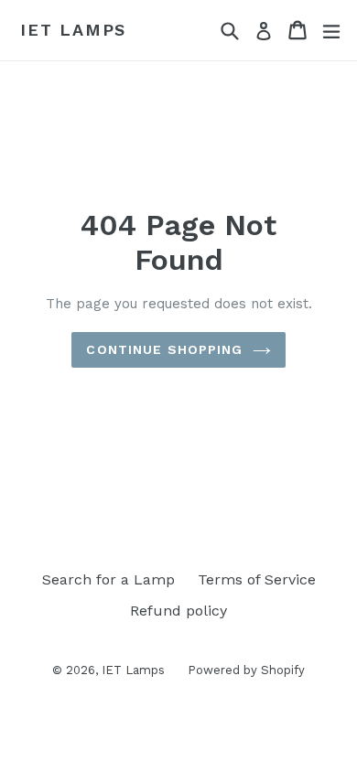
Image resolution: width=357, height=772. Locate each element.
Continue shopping (164, 349)
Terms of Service (257, 579)
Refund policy (178, 610)
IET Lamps (73, 29)
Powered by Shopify (246, 670)
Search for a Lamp (108, 579)
